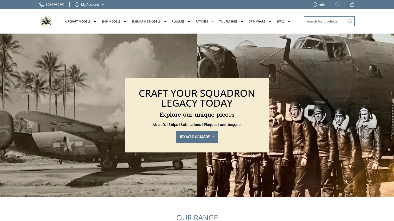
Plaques (178, 21)
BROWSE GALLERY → (197, 137)
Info (322, 5)
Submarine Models (146, 21)
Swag (280, 21)
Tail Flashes (228, 21)
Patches (202, 21)
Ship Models (111, 21)
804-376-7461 (55, 4)
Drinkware (257, 21)
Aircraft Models (77, 21)
